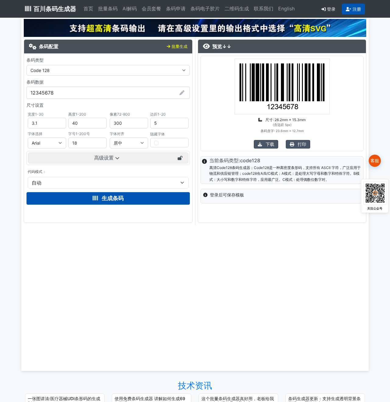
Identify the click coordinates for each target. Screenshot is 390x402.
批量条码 (108, 8)
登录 (331, 9)
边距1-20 (158, 114)
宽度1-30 (36, 114)
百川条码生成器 (55, 9)
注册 (357, 9)
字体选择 (35, 133)
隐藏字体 (157, 134)
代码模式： (37, 171)
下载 (269, 144)
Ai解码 (129, 8)
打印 (301, 144)
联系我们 (263, 8)
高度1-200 (77, 114)
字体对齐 (117, 133)
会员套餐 (151, 8)
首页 (88, 8)
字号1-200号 (79, 133)
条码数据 (35, 81)
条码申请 (176, 8)
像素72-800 (120, 114)
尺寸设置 (35, 105)
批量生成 (179, 46)
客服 (374, 160)
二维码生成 (237, 8)
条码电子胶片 (205, 8)
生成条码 (112, 198)
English (286, 8)
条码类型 (35, 60)
